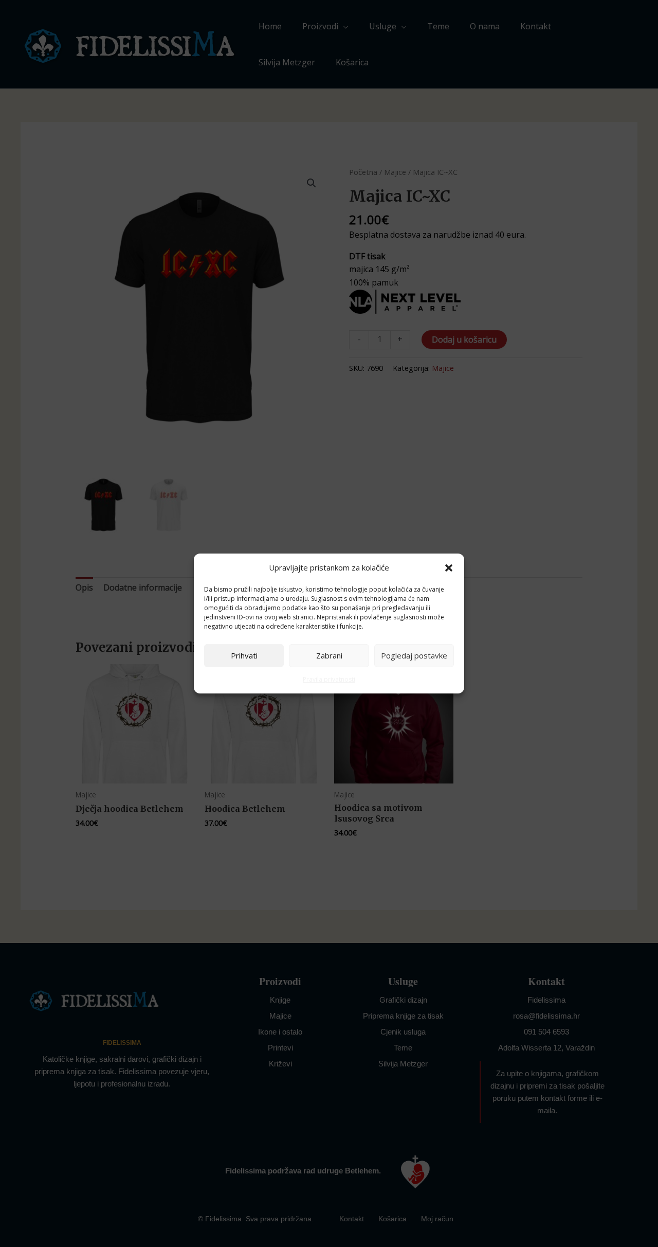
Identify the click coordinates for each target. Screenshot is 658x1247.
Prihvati (244, 655)
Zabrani (329, 655)
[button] (449, 568)
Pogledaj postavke (414, 655)
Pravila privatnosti (329, 679)
